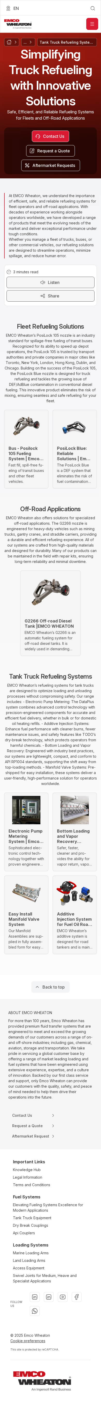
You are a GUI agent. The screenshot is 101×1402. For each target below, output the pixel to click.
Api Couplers (24, 1233)
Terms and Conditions (31, 1185)
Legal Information (27, 1177)
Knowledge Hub (27, 1169)
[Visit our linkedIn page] (35, 1297)
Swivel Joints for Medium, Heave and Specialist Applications (45, 1278)
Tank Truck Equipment (32, 1218)
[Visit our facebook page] (77, 1297)
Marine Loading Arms (31, 1253)
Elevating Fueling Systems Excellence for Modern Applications (48, 1207)
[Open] (92, 24)
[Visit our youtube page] (63, 1297)
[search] (93, 8)
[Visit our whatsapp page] (35, 1311)
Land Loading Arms (29, 1260)
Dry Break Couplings (30, 1225)
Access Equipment (28, 1268)
